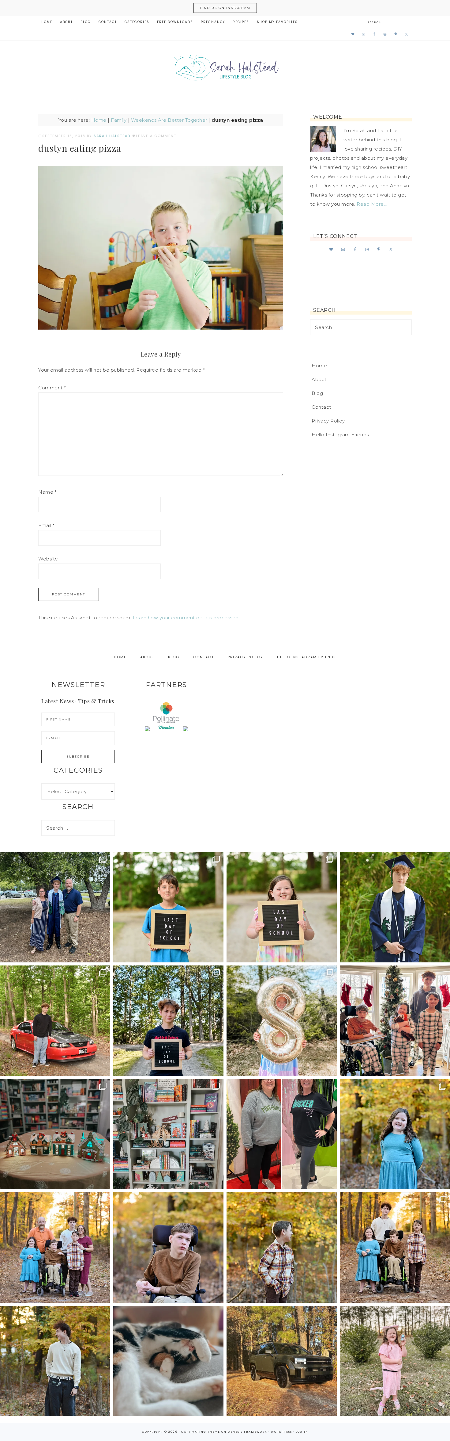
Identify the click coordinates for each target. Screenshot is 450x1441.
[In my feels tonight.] (395, 907)
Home (99, 120)
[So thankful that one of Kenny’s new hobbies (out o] (282, 1361)
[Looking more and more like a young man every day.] (168, 1247)
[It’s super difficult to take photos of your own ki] (395, 1247)
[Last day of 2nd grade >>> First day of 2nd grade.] (282, 907)
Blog (317, 393)
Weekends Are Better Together (169, 120)
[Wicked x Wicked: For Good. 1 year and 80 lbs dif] (282, 1134)
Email (46, 525)
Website (48, 559)
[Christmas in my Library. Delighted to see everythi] (168, 1134)
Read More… (372, 204)
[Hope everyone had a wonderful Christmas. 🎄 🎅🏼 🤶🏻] (395, 1020)
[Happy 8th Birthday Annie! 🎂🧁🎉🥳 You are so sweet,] (282, 1020)
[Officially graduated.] (55, 907)
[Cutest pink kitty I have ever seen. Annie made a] (395, 1361)
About (319, 379)
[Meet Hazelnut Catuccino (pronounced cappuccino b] (168, 1361)
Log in (302, 1432)
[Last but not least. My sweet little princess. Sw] (395, 1134)
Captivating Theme (200, 1432)
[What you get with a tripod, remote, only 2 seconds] (55, 1247)
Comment (52, 388)
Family (118, 120)
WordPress (281, 1432)
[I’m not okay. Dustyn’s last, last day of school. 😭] (168, 1020)
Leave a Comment (156, 135)
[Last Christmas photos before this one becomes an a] (55, 1361)
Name (47, 492)
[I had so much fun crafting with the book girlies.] (55, 1134)
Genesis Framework (247, 1432)
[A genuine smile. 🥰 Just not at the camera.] (282, 1247)
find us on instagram (225, 8)
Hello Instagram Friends (340, 435)
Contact (321, 407)
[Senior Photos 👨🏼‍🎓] (55, 1020)
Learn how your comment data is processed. (186, 618)
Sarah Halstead (225, 68)
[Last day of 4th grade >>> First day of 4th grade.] (168, 907)
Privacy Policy (328, 421)
